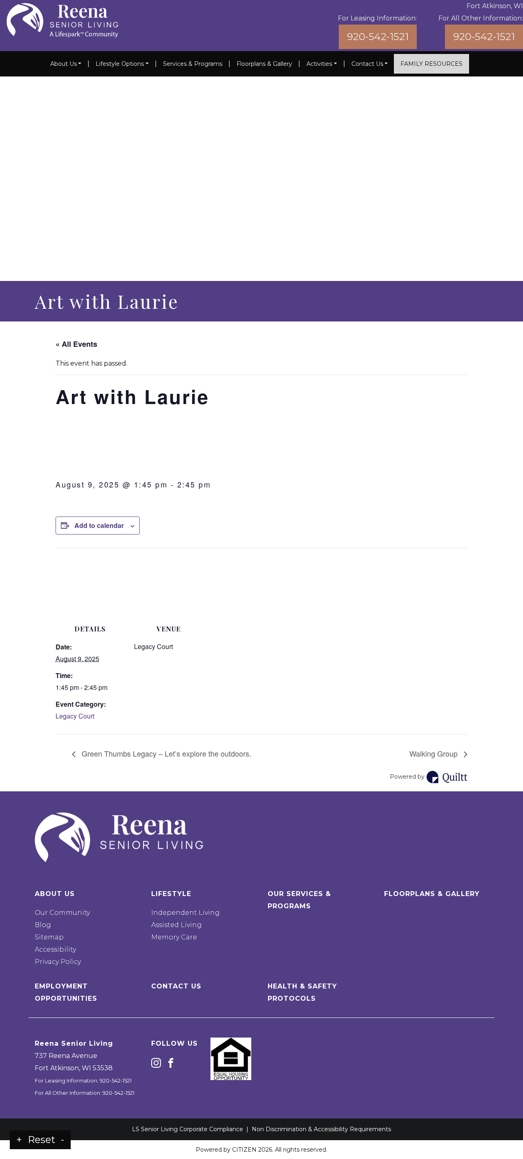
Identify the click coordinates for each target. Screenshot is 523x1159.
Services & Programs (192, 63)
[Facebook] (171, 1062)
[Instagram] (156, 1062)
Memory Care (174, 937)
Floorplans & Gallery (264, 63)
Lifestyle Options (120, 63)
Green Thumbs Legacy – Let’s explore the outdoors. (165, 753)
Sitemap (49, 937)
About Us (63, 63)
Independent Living (185, 912)
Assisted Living (176, 925)
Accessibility (55, 949)
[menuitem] (66, 63)
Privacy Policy (58, 962)
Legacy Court (75, 716)
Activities (319, 63)
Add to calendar (99, 525)
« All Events (76, 344)
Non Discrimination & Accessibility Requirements (321, 1129)
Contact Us (367, 63)
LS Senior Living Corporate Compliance (187, 1129)
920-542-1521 (378, 37)
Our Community (62, 912)
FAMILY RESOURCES (431, 63)
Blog (43, 925)
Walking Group (434, 753)
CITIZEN (244, 1149)
